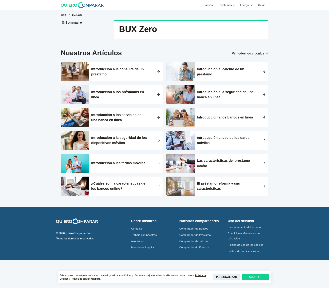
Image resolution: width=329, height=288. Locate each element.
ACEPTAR (255, 276)
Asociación (137, 241)
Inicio (63, 15)
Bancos (208, 4)
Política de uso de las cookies (245, 244)
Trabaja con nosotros (144, 234)
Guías (261, 4)
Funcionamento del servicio (244, 227)
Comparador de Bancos (193, 228)
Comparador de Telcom (193, 241)
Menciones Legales (143, 247)
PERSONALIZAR (226, 276)
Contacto (136, 228)
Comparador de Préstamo (195, 234)
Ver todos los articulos (248, 53)
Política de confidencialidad (244, 251)
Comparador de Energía (194, 247)
